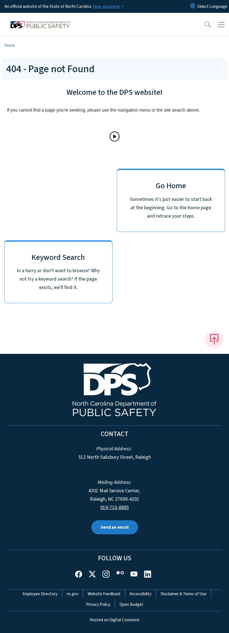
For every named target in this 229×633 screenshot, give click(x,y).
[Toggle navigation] (221, 24)
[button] (204, 24)
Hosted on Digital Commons (115, 620)
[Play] (114, 136)
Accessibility (140, 594)
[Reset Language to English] (192, 6)
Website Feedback (104, 594)
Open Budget (131, 604)
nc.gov (72, 594)
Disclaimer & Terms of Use (183, 594)
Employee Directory (40, 594)
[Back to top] (214, 339)
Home (9, 45)
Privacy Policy (98, 604)
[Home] (40, 19)
